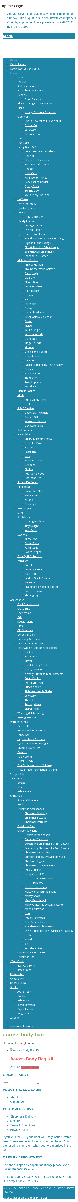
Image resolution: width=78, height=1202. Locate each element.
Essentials (30, 303)
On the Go (31, 125)
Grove (28, 321)
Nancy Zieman (33, 669)
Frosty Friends (33, 869)
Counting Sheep (34, 286)
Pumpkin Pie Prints (36, 399)
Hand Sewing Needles (37, 665)
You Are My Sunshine (37, 195)
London (29, 360)
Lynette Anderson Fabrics (32, 234)
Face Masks (24, 613)
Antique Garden (34, 264)
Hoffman (22, 199)
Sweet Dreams (33, 591)
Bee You (30, 155)
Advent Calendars (27, 800)
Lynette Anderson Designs (32, 743)
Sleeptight (30, 504)
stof (27, 943)
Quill (27, 404)
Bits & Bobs (32, 656)
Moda (20, 395)
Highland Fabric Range (38, 243)
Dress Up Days (33, 443)
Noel (27, 913)
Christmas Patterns (36, 822)
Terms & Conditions (22, 1125)
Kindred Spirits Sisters (37, 578)
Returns (15, 1121)
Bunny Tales (32, 543)
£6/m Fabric (17, 961)
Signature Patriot (34, 425)
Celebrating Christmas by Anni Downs (47, 843)
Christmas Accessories (30, 809)
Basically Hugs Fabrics (30, 90)
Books (21, 782)
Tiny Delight (32, 526)
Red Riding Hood (34, 473)
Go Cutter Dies (26, 634)
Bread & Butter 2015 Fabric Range (45, 238)
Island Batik (31, 338)
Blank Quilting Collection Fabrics (36, 103)
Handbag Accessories (30, 639)
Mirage (29, 499)
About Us (16, 1097)
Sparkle (29, 939)
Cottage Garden (34, 225)
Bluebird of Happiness (37, 160)
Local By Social (37, 1197)
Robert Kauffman (27, 482)
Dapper (29, 169)
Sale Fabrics (24, 791)
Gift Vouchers (25, 630)
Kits (19, 787)
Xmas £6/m (24, 970)
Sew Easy (30, 695)
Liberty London (26, 221)
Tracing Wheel (33, 704)
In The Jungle (32, 330)
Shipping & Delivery (23, 1116)
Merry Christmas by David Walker (44, 904)
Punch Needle (33, 687)
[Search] (38, 1083)
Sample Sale (17, 774)
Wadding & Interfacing (30, 713)
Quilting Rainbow (34, 521)
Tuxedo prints (33, 382)
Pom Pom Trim (34, 682)
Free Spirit (23, 142)
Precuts (21, 81)
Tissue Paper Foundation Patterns (37, 769)
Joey (27, 456)
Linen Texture (33, 356)
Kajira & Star (32, 495)
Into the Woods (34, 334)
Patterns (22, 752)
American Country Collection (41, 151)
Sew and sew (32, 134)
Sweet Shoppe (33, 552)
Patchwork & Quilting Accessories (37, 647)
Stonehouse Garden (36, 256)
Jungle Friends (33, 343)
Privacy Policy (19, 1129)
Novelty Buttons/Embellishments (44, 674)
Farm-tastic (31, 547)
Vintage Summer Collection (40, 112)
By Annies (30, 652)
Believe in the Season (37, 835)
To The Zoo (32, 190)
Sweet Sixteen (33, 373)
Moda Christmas (34, 909)
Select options (30, 1067)
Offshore (30, 465)
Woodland (31, 386)
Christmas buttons (35, 817)
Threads (29, 700)
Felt (19, 617)
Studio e (22, 534)
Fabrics (14, 73)
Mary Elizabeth (33, 460)
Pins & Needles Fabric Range (42, 247)
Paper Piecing (33, 678)
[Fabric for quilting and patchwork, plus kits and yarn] (39, 52)
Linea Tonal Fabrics (36, 351)
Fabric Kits (23, 735)
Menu (8, 35)
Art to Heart (24, 991)
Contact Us (17, 1101)
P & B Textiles (25, 408)
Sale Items (16, 778)
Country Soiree (33, 569)
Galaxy (28, 308)
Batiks (21, 77)
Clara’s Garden (33, 282)
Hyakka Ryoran (26, 208)
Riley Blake (23, 434)
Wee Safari (31, 530)
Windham (22, 560)
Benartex (22, 95)
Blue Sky (30, 277)
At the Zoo (31, 539)
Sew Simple (24, 508)
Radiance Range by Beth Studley (44, 364)
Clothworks (24, 116)
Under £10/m (18, 983)
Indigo (28, 325)
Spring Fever (32, 186)
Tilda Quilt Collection (29, 556)
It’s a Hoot (31, 573)
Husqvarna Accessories (31, 643)
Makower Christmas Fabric (40, 891)
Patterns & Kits (19, 721)
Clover (28, 660)
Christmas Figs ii (34, 861)
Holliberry (37, 883)
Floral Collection (34, 216)
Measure (30, 582)
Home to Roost (26, 203)
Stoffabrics (23, 517)
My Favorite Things (36, 177)
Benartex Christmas (36, 839)
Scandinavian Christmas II (40, 251)
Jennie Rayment (26, 1004)
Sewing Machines (27, 717)
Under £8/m (17, 974)
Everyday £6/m (26, 965)
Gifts (20, 626)
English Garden (33, 229)
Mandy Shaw (32, 896)
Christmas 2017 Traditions (40, 865)
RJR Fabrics (23, 486)
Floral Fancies (33, 99)
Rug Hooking (24, 756)
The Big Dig (31, 595)
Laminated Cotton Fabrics (25, 68)
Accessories (17, 600)
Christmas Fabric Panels (31, 952)
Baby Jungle (31, 273)
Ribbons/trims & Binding (39, 691)
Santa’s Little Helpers (37, 922)
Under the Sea (33, 478)
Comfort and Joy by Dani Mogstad (45, 856)
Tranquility (31, 378)
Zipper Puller (32, 708)
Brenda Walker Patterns (31, 730)
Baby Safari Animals (36, 412)
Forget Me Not (33, 491)
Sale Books (24, 1000)
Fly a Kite (30, 447)
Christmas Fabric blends (39, 852)
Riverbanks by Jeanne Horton (42, 586)
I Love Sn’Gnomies (43, 878)
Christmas (16, 795)
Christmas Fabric (27, 830)
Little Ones (31, 173)
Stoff (20, 512)
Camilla (29, 565)
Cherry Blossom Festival (39, 438)
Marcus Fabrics (26, 391)
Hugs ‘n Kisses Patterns (31, 739)
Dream (29, 295)
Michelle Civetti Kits (28, 748)
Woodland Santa (34, 948)
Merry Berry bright (35, 900)
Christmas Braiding (36, 813)
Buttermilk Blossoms (37, 164)
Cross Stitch (24, 608)
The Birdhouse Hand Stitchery (34, 765)
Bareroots (23, 726)
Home (13, 60)
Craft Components (28, 604)
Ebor (20, 138)
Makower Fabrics (27, 260)
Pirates (29, 469)
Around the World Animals (40, 269)
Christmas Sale (26, 826)
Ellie (27, 299)
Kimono (29, 347)
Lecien (21, 212)
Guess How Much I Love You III (43, 121)
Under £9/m (17, 978)
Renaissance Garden (37, 182)
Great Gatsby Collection (38, 317)
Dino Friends (32, 290)
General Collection (35, 312)
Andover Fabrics (26, 86)
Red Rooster (24, 430)
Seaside (29, 369)
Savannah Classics (35, 421)
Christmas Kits (25, 957)
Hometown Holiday (36, 887)
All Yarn (14, 1018)
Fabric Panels (18, 64)
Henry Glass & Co (27, 147)
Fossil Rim (31, 452)
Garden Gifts (32, 417)
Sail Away (30, 129)
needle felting (25, 621)
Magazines (23, 1013)
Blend (20, 108)
